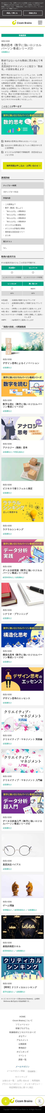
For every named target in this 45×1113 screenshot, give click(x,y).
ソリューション (23, 1024)
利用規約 (36, 1081)
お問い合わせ (23, 1081)
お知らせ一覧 (8, 1081)
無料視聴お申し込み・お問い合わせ (22, 166)
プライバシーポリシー (12, 1084)
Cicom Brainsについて (23, 1020)
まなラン (22, 1036)
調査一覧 (22, 1059)
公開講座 (22, 1044)
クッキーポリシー (32, 1084)
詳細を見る (33, 13)
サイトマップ (21, 1077)
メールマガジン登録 (16, 1071)
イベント (22, 1056)
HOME (22, 1017)
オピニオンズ (22, 1052)
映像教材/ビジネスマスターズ (22, 1032)
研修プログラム (23, 1028)
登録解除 (31, 1071)
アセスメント (22, 1040)
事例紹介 (22, 1048)
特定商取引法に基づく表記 (21, 1088)
